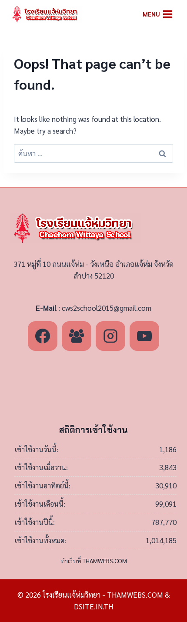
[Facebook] (42, 336)
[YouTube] (144, 336)
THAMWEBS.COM (105, 561)
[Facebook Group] (76, 336)
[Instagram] (110, 336)
